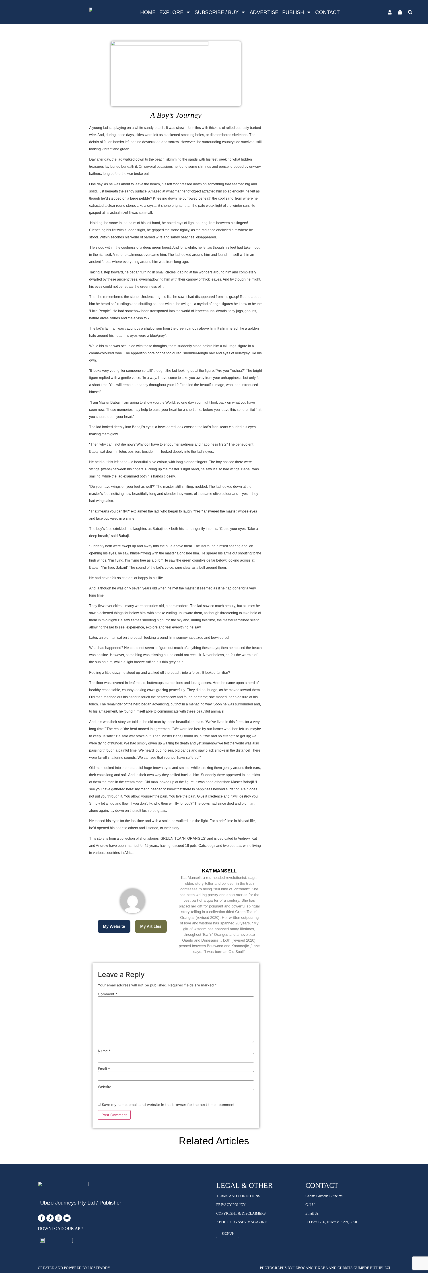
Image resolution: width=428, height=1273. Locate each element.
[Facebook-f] (41, 1218)
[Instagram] (58, 1218)
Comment (107, 994)
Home (148, 12)
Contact (327, 12)
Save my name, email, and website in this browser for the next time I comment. (168, 1104)
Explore (171, 12)
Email (104, 1068)
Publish (293, 12)
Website (104, 1087)
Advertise (264, 12)
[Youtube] (67, 1218)
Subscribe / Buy (217, 12)
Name (104, 1051)
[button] (114, 926)
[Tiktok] (50, 1218)
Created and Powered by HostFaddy (74, 1268)
